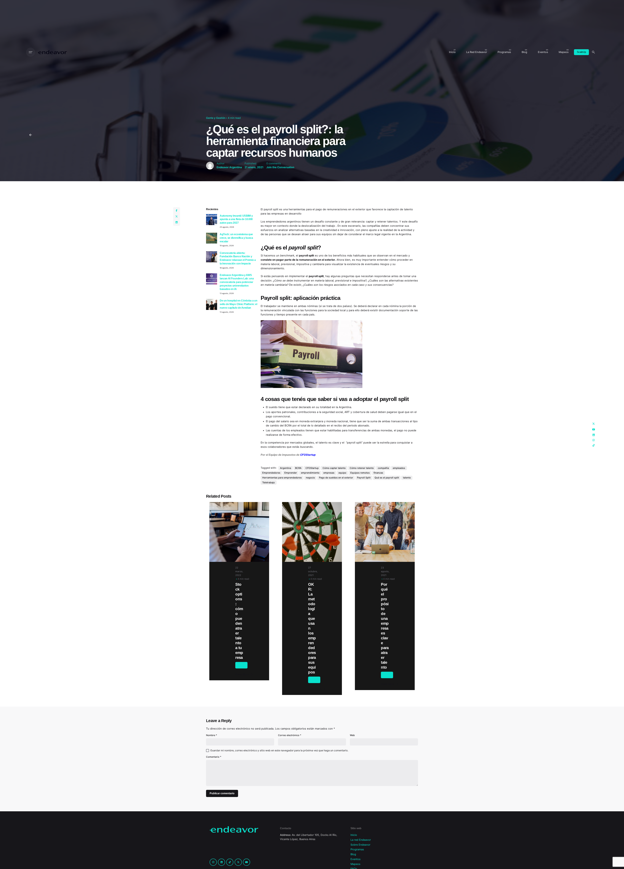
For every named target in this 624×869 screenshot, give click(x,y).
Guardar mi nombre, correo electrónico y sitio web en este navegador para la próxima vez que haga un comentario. (279, 750)
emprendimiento (310, 472)
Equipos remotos (360, 472)
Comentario (213, 756)
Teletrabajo (268, 482)
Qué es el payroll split (387, 477)
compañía (383, 468)
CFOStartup (312, 468)
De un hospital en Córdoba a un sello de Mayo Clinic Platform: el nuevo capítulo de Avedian (238, 304)
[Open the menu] (30, 52)
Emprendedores (271, 472)
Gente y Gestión (215, 117)
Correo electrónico (289, 735)
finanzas (378, 472)
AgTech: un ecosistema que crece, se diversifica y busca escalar (236, 238)
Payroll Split (363, 477)
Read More (242, 674)
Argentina (285, 468)
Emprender (290, 472)
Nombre (211, 735)
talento (407, 477)
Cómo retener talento (362, 468)
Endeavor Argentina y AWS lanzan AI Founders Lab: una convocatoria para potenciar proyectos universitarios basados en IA (237, 282)
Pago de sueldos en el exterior (336, 477)
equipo (342, 472)
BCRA (298, 468)
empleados (399, 468)
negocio (310, 477)
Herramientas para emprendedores (282, 477)
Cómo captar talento (334, 468)
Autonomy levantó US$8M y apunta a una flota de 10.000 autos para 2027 (236, 219)
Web (352, 735)
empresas (328, 472)
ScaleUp (581, 52)
